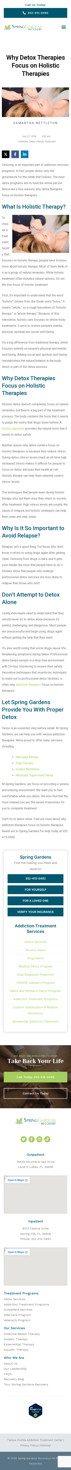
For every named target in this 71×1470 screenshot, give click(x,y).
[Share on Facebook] (15, 154)
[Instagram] (39, 1139)
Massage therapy (27, 757)
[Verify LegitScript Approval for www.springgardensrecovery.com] (35, 1417)
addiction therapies (28, 684)
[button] (63, 27)
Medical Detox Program (36, 966)
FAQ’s (8, 1374)
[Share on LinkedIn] (24, 154)
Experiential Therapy (19, 1344)
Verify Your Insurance (35, 912)
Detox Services (35, 942)
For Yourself (35, 889)
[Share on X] (5, 154)
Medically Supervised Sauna (34, 775)
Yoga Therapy (24, 763)
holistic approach (13, 428)
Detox (32, 141)
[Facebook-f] (32, 1139)
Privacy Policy (29, 1445)
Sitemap (45, 1445)
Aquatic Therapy (16, 1349)
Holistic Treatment (46, 141)
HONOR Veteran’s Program (35, 983)
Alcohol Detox (35, 950)
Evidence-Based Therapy (22, 1334)
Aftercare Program (17, 1315)
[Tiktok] (47, 1139)
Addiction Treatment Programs (35, 999)
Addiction (23, 141)
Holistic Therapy (16, 1339)
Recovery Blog (14, 1379)
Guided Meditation (28, 769)
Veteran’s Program (17, 1320)
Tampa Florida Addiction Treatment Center (34, 1440)
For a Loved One (35, 900)
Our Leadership (15, 1368)
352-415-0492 (35, 878)
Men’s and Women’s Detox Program (35, 991)
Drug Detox (35, 958)
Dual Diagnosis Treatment (35, 974)
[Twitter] (24, 1139)
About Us (10, 1363)
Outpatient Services (18, 1309)
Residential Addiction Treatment (36, 1021)
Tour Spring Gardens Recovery (26, 1384)
